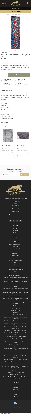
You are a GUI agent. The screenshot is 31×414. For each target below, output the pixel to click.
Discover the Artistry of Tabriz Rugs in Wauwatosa (15, 336)
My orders (15, 387)
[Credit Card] (15, 403)
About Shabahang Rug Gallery (15, 244)
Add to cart (19, 74)
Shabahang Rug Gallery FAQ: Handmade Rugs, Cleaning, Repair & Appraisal (15, 377)
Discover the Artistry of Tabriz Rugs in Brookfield (15, 330)
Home (8, 14)
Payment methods (15, 255)
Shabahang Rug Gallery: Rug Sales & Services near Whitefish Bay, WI (15, 318)
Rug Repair (15, 230)
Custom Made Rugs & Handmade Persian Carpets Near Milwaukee (15, 302)
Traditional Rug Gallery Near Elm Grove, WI (15, 370)
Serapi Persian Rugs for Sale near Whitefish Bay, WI (15, 320)
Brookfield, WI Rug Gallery (15, 374)
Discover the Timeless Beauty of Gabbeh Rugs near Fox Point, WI (15, 349)
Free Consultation (15, 267)
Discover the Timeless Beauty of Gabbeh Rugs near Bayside (15, 353)
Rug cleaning (15, 228)
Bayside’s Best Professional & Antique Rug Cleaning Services (15, 341)
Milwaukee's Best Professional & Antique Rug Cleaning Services (15, 282)
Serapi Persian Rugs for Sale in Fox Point (15, 314)
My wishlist (15, 392)
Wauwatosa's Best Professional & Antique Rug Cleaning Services (15, 289)
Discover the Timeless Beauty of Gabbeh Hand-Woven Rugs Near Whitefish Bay (15, 367)
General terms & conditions (15, 248)
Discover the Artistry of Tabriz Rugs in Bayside (15, 361)
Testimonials (15, 264)
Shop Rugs (15, 237)
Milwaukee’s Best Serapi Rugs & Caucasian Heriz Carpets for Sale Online (15, 299)
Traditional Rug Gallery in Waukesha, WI (15, 372)
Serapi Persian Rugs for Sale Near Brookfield (15, 338)
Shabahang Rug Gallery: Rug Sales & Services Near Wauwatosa (15, 324)
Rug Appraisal (15, 235)
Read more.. (10, 69)
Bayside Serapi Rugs (15, 310)
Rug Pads (15, 232)
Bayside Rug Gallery (15, 308)
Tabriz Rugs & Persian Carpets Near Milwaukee (15, 296)
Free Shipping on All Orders (15, 11)
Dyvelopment (25, 408)
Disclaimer (15, 251)
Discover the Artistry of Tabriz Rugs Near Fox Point (15, 359)
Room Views (15, 246)
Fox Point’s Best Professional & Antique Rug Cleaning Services (15, 345)
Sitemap (15, 262)
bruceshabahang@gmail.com (16, 214)
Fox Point (15, 312)
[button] (12, 50)
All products (15, 396)
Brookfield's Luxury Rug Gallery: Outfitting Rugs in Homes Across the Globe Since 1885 (15, 278)
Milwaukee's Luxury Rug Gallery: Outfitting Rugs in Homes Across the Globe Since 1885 (15, 274)
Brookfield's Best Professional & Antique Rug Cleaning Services (15, 285)
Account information (15, 385)
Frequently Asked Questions (15, 260)
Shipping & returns (16, 258)
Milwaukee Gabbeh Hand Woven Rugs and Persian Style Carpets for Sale (15, 293)
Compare (15, 394)
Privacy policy (15, 253)
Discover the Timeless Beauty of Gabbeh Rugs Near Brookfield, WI (15, 327)
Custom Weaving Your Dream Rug (15, 269)
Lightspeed (15, 408)
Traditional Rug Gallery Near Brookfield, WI (15, 364)
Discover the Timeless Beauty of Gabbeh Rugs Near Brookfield (15, 356)
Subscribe (25, 174)
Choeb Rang (4, 52)
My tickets (15, 389)
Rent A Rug (15, 271)
